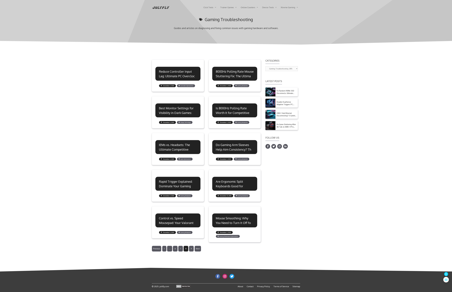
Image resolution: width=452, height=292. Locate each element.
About (240, 286)
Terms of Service (281, 286)
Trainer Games (227, 7)
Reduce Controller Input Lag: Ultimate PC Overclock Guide (177, 76)
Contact (250, 286)
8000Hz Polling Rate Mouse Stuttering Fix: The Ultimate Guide (235, 76)
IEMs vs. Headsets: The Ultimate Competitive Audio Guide (174, 149)
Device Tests (268, 7)
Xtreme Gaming (288, 7)
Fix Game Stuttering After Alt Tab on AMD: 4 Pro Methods (286, 126)
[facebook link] (217, 276)
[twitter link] (232, 276)
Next (198, 249)
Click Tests (208, 7)
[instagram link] (224, 276)
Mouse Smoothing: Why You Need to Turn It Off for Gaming (234, 222)
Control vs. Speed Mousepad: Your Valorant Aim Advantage (176, 222)
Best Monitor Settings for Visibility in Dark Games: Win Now (176, 112)
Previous (156, 249)
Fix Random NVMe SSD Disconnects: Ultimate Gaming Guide (285, 93)
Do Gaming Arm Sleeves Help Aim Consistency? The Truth (234, 149)
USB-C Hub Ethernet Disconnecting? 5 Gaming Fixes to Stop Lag (286, 115)
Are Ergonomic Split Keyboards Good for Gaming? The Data (229, 186)
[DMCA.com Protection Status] (183, 286)
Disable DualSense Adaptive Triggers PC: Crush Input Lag (285, 104)
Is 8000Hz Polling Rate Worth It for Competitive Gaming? (232, 112)
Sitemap (296, 286)
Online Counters (248, 7)
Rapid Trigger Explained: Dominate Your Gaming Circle (175, 186)
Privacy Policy (263, 286)
